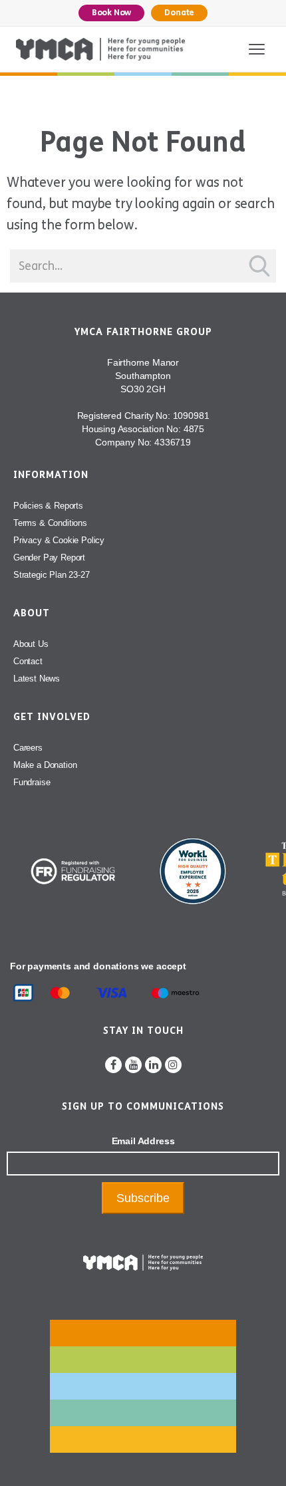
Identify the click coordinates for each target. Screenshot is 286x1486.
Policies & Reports (48, 506)
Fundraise (31, 782)
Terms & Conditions (50, 523)
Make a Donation (44, 765)
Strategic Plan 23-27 (51, 575)
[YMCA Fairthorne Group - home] (100, 49)
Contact (28, 661)
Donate (179, 12)
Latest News (36, 678)
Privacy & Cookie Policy (58, 540)
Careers (28, 748)
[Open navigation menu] (256, 49)
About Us (31, 644)
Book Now (112, 12)
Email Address (143, 1141)
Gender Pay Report (49, 557)
